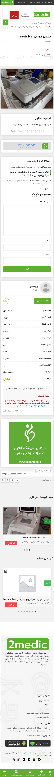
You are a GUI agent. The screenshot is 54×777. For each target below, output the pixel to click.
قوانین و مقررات (43, 717)
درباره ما (46, 704)
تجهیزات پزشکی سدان (31, 753)
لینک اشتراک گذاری (43, 471)
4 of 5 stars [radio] (37, 195)
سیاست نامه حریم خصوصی (38, 713)
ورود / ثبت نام (46, 2)
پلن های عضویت (16, 775)
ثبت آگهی (14, 16)
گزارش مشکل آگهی (9, 411)
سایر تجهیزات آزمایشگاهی (29, 542)
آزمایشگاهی (43, 23)
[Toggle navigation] (6, 16)
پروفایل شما (30, 775)
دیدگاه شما (44, 201)
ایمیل (46, 254)
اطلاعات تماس (42, 301)
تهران (47, 41)
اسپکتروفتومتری (36, 27)
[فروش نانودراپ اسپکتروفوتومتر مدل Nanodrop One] (27, 582)
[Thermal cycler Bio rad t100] (27, 521)
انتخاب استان (6, 2)
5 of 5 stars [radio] (33, 195)
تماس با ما (45, 708)
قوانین (4, 775)
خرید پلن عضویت (21, 2)
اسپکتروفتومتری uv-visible (35, 37)
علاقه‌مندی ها (34, 2)
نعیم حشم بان (42, 755)
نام (47, 240)
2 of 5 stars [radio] (45, 195)
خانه (49, 23)
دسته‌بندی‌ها (25, 16)
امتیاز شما (44, 188)
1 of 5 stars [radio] (49, 195)
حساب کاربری (44, 700)
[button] (27, 118)
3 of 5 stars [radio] (41, 195)
